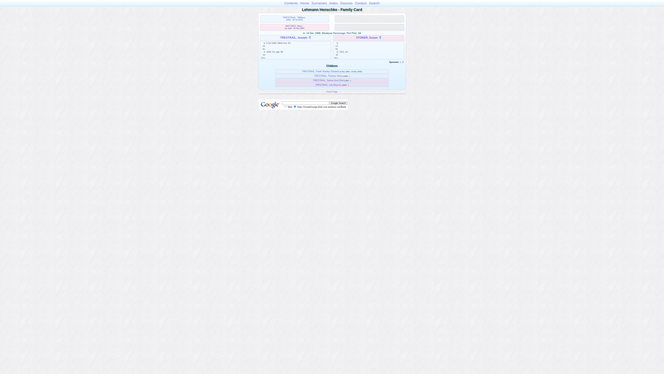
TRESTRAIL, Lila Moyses (328, 85)
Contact (361, 3)
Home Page (332, 92)
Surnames (319, 3)
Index (333, 3)
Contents (291, 3)
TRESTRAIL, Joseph (293, 37)
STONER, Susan (367, 37)
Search (374, 3)
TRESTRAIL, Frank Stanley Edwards (320, 71)
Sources (346, 3)
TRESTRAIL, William (294, 17)
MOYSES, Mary (294, 26)
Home (304, 3)
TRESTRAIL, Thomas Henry (328, 76)
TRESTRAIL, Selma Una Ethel (328, 80)
